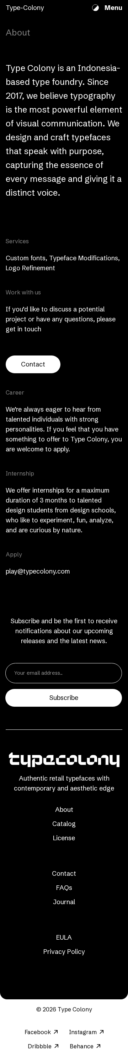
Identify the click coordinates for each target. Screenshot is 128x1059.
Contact (33, 364)
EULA (64, 937)
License (64, 838)
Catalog (64, 824)
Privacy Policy (64, 951)
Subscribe (63, 698)
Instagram (83, 1032)
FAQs (64, 888)
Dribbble (40, 1046)
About (64, 809)
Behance (82, 1046)
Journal (64, 902)
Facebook (38, 1032)
